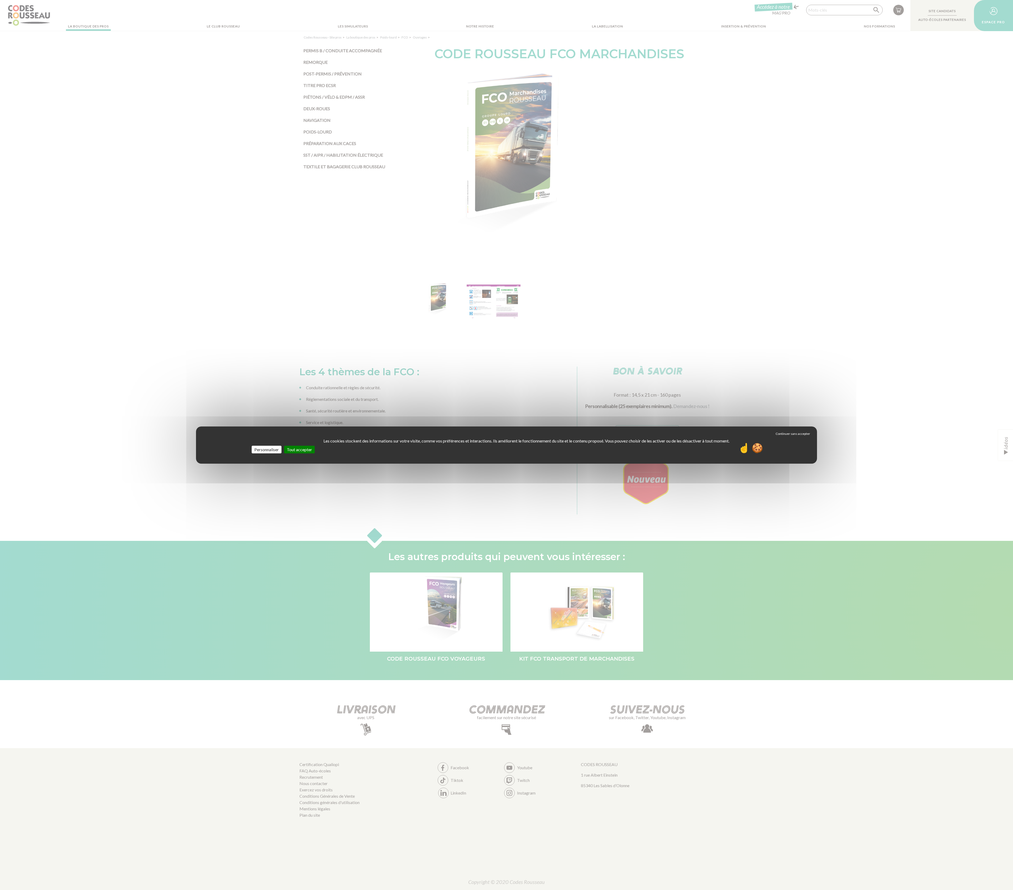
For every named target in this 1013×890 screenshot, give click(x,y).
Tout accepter (299, 449)
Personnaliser (266, 449)
